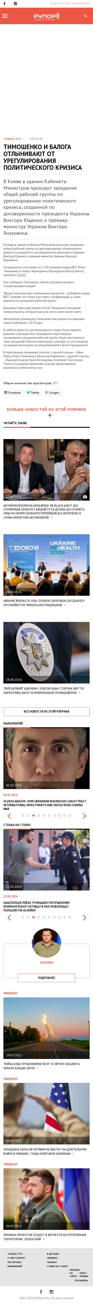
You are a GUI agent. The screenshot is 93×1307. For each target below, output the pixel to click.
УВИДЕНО (52, 1257)
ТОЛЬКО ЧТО (15, 1253)
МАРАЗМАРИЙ (14, 1266)
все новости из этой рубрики (46, 711)
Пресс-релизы (84, 1275)
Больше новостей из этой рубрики (46, 409)
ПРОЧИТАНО (14, 1262)
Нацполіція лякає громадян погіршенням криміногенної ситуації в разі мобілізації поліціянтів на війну (36, 906)
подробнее (46, 978)
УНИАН (21, 275)
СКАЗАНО (52, 1262)
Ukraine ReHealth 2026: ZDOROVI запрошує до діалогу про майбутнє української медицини (43, 603)
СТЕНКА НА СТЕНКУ (57, 1266)
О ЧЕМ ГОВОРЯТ (16, 1257)
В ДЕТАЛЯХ (53, 1253)
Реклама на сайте (75, 1273)
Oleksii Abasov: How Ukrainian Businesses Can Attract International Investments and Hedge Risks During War (41, 805)
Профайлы (81, 1280)
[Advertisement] (46, 84)
